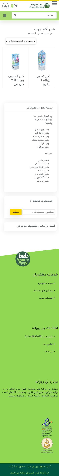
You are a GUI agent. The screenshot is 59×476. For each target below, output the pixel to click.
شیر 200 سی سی (39, 167)
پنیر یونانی (43, 147)
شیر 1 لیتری (42, 163)
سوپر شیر (43, 160)
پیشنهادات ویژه (43, 119)
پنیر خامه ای (42, 133)
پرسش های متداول (43, 290)
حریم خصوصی (45, 283)
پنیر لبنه (44, 143)
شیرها (48, 153)
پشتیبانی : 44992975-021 (39, 336)
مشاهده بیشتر (16, 396)
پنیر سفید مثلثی (40, 140)
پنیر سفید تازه (41, 136)
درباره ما (49, 351)
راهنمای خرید (46, 298)
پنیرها (48, 123)
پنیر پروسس (42, 129)
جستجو (15, 212)
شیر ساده (43, 170)
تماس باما (48, 344)
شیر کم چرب (42, 177)
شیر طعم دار (42, 174)
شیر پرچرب (43, 181)
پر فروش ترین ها (42, 116)
